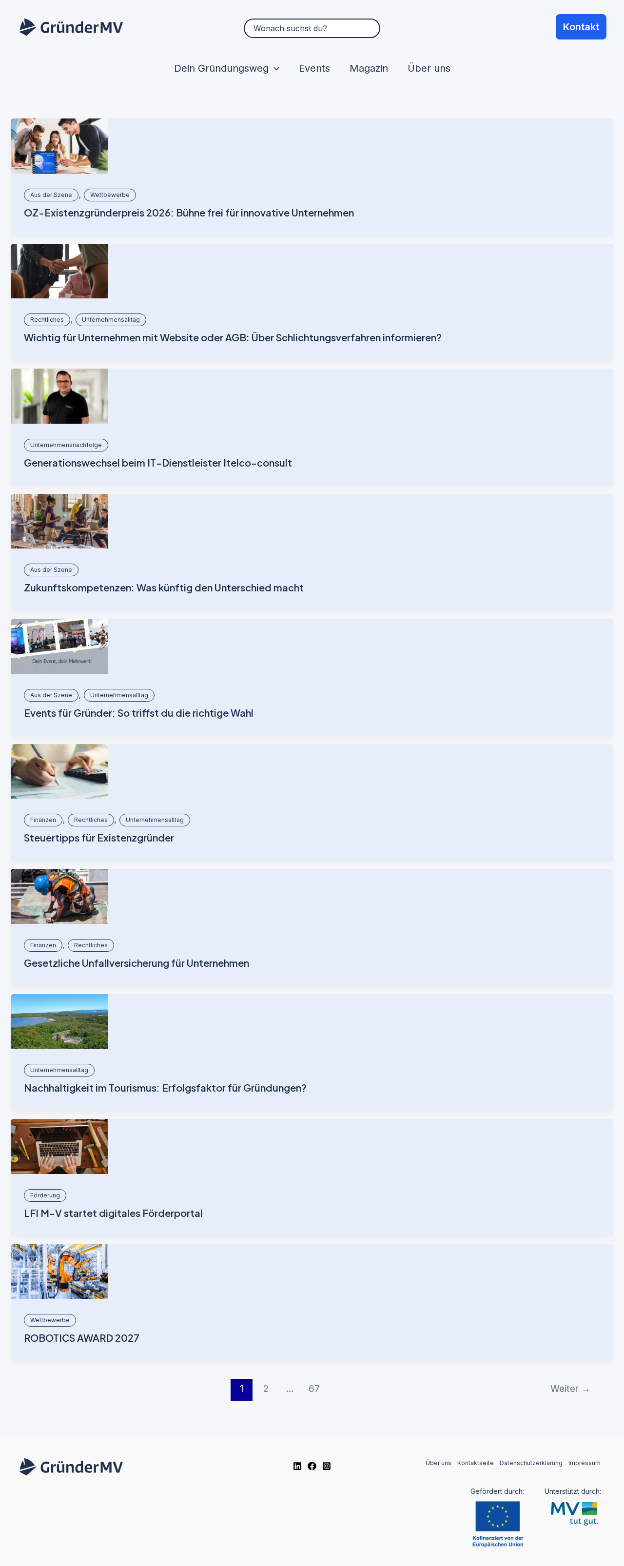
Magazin (369, 68)
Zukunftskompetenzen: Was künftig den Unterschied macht (164, 587)
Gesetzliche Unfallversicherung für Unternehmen (136, 963)
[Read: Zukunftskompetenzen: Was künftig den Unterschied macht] (59, 521)
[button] (274, 68)
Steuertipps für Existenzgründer (99, 837)
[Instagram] (326, 1466)
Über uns (429, 68)
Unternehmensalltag (111, 319)
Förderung (45, 1195)
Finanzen (43, 819)
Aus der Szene (51, 194)
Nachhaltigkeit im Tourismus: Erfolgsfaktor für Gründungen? (165, 1087)
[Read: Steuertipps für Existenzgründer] (59, 771)
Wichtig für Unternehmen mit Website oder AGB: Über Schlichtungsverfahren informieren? (233, 337)
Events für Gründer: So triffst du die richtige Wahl (139, 712)
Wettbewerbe (110, 194)
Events (314, 68)
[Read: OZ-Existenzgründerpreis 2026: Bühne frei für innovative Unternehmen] (59, 146)
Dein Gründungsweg (221, 68)
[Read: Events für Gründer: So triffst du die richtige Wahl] (59, 646)
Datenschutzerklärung (531, 1463)
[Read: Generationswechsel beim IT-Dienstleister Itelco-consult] (59, 396)
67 (314, 1388)
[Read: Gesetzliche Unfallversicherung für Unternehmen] (59, 896)
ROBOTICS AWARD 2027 (81, 1337)
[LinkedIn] (297, 1466)
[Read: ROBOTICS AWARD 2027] (59, 1271)
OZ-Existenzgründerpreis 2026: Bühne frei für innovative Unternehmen (189, 212)
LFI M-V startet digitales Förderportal (113, 1213)
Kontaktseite (475, 1463)
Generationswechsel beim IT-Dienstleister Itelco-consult (158, 462)
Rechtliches (47, 319)
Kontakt (581, 27)
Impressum (584, 1463)
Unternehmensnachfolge (66, 445)
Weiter (570, 1388)
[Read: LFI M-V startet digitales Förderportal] (59, 1146)
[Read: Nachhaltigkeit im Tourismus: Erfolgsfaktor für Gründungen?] (59, 1021)
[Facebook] (312, 1466)
